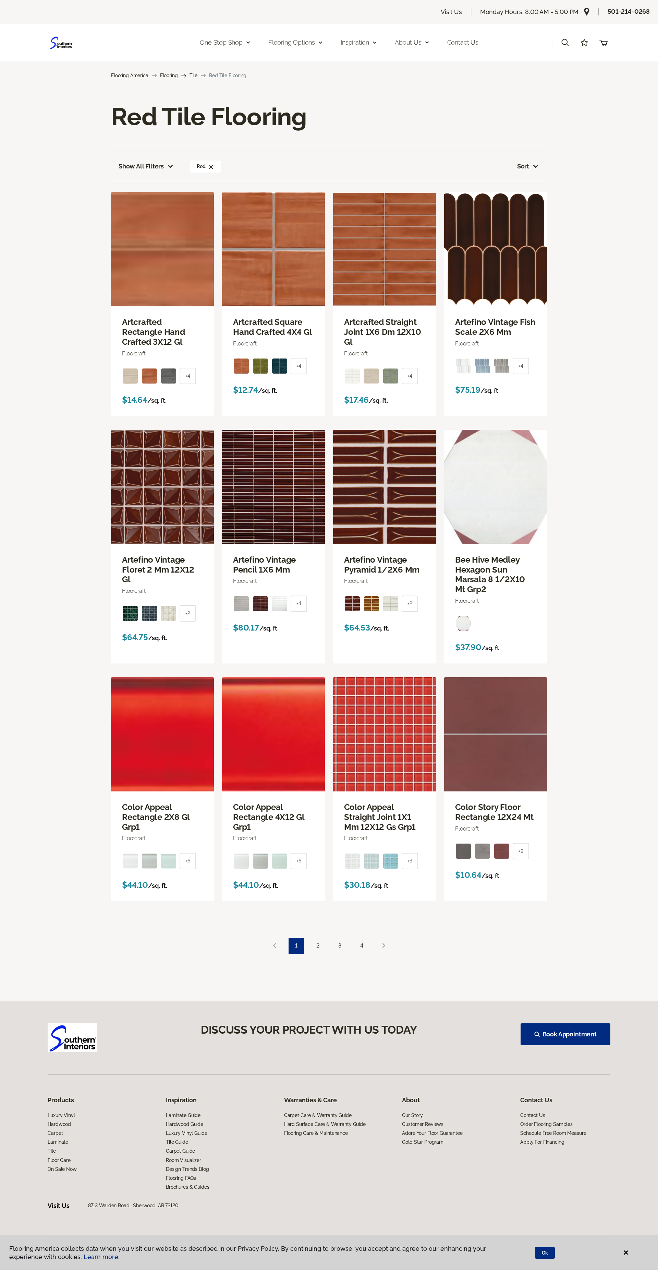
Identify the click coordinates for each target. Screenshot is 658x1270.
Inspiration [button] (355, 42)
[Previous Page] (274, 946)
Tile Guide (177, 1142)
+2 (187, 613)
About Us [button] (408, 42)
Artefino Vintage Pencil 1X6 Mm (264, 565)
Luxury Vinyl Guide (186, 1133)
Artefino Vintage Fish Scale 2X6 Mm (495, 327)
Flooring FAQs (181, 1178)
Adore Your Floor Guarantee (432, 1133)
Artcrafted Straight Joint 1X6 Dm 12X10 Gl (382, 332)
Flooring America (129, 75)
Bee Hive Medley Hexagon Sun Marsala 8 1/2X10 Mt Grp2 (490, 574)
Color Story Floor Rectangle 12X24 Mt (494, 812)
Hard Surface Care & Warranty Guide (325, 1124)
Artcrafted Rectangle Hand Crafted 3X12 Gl (153, 332)
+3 (409, 860)
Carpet (55, 1133)
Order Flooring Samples (546, 1124)
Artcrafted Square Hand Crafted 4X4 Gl (272, 327)
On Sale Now (62, 1169)
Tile (193, 75)
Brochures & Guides (187, 1187)
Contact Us (462, 42)
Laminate (58, 1142)
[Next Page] (384, 946)
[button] (565, 42)
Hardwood (59, 1124)
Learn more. (102, 1256)
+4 (187, 376)
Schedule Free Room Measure (553, 1133)
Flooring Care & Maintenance (316, 1133)
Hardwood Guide (184, 1124)
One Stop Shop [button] (221, 42)
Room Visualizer (183, 1160)
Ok (545, 1253)
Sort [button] (523, 166)
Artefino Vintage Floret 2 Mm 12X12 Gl (158, 570)
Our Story (412, 1115)
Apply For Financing (542, 1142)
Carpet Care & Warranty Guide (318, 1115)
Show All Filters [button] (141, 166)
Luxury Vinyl (61, 1115)
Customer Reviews (422, 1124)
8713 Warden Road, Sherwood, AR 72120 (133, 1205)
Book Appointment (570, 1034)
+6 (187, 860)
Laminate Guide (183, 1115)
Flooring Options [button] (291, 42)
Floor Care (59, 1160)
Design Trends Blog (187, 1169)
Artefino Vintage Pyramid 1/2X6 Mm (381, 565)
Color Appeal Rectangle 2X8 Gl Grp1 (156, 817)
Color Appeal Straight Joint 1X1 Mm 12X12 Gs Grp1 (380, 817)
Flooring (169, 75)
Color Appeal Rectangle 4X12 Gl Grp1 (268, 817)
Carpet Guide (180, 1151)
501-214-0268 (629, 11)
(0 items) (603, 42)
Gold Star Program (422, 1142)
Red (201, 166)
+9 (521, 851)
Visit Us (451, 11)
